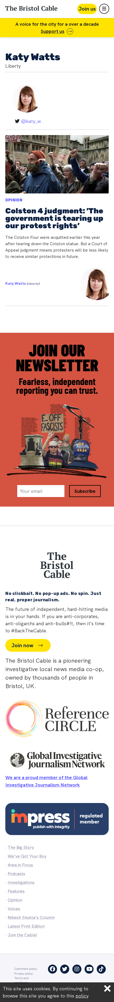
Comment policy (25, 969)
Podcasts (16, 873)
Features (16, 891)
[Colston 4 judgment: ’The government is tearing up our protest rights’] (57, 217)
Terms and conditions (21, 980)
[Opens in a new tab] (57, 720)
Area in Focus (20, 865)
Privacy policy (23, 973)
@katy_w (31, 121)
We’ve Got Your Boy (27, 856)
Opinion (14, 200)
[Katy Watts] (94, 283)
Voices (14, 909)
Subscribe (84, 491)
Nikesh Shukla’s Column (31, 917)
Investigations (21, 882)
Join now (22, 645)
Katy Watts (22, 283)
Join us (87, 8)
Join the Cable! (22, 935)
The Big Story (21, 847)
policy (82, 996)
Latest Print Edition (26, 926)
